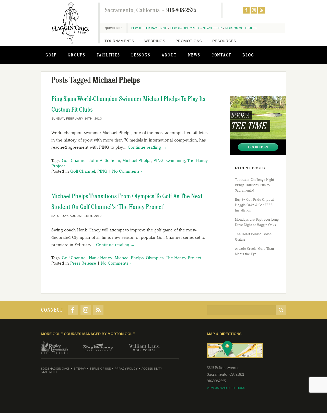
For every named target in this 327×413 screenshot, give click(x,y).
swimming (175, 160)
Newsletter (212, 28)
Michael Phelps (136, 160)
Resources (224, 41)
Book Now (258, 147)
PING (159, 160)
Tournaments (119, 41)
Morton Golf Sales (240, 28)
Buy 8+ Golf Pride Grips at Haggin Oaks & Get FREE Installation (254, 205)
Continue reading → (147, 147)
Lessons (140, 54)
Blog (248, 54)
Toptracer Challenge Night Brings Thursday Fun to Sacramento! (254, 185)
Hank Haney (100, 257)
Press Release (83, 263)
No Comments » (127, 171)
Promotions (189, 41)
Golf (50, 54)
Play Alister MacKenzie (149, 28)
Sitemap (80, 368)
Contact (221, 54)
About (169, 54)
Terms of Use (100, 368)
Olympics (155, 257)
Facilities (108, 54)
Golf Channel (74, 160)
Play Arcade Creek (184, 28)
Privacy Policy (126, 368)
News (194, 54)
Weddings (154, 41)
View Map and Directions (226, 388)
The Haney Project (183, 257)
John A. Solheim (104, 160)
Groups (76, 54)
